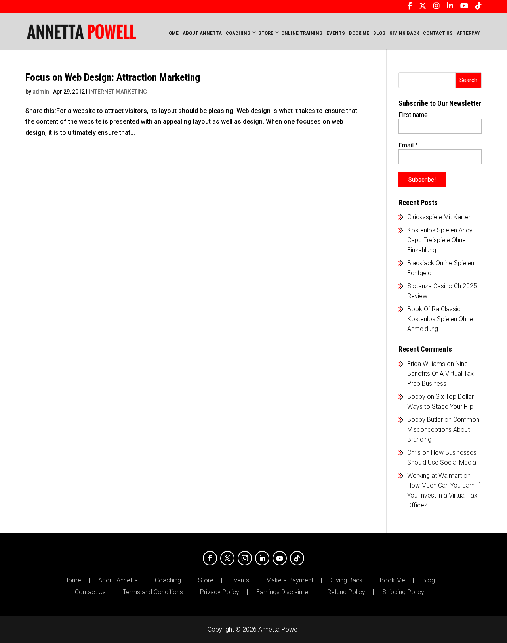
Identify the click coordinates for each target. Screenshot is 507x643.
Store (205, 580)
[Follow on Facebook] (210, 558)
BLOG (379, 33)
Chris (414, 452)
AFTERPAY (468, 33)
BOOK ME (359, 33)
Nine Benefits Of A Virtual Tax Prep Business (440, 373)
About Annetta (118, 580)
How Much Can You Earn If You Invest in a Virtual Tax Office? (443, 495)
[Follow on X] (227, 558)
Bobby (416, 396)
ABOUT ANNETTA (202, 33)
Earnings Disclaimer (283, 592)
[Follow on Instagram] (245, 558)
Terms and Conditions (153, 592)
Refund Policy (346, 592)
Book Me (392, 580)
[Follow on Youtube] (280, 558)
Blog (428, 580)
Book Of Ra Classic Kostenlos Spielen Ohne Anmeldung (440, 319)
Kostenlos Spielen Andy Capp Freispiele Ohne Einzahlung (440, 240)
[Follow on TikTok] (297, 558)
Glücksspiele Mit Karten (439, 217)
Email (408, 145)
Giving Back (346, 580)
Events (240, 580)
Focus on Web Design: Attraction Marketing (112, 77)
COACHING (238, 33)
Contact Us (90, 592)
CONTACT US (438, 33)
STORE (265, 33)
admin (40, 91)
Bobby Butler (425, 419)
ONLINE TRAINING (301, 33)
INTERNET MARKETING (118, 91)
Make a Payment (289, 580)
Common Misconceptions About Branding (443, 429)
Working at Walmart (434, 475)
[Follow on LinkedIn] (262, 558)
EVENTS (335, 33)
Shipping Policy (403, 592)
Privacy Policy (219, 592)
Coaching (168, 580)
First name (413, 115)
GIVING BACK (404, 33)
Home (172, 33)
